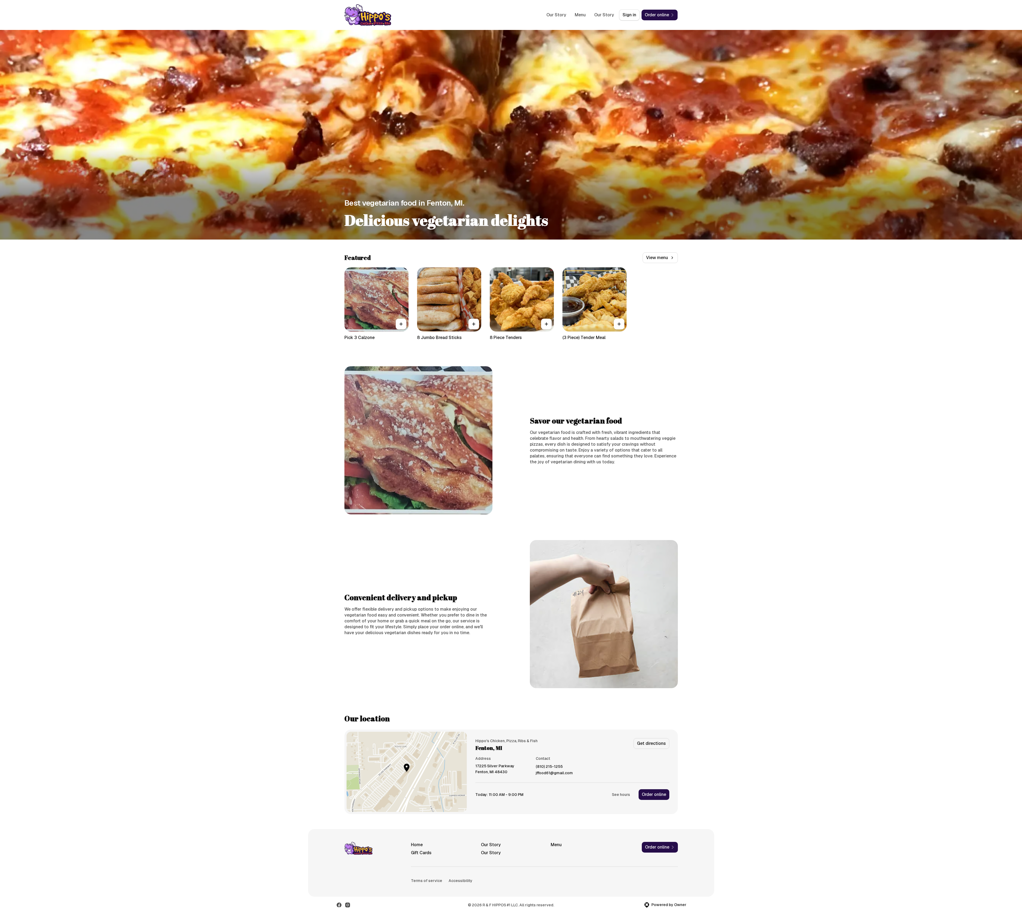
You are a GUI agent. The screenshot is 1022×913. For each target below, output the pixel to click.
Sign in (629, 15)
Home (417, 844)
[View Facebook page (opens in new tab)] (339, 905)
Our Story (556, 15)
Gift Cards (421, 853)
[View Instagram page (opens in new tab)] (347, 905)
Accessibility (460, 880)
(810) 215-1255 (549, 766)
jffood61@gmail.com (554, 773)
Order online (654, 794)
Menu (580, 15)
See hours (621, 794)
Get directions (651, 743)
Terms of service (426, 880)
